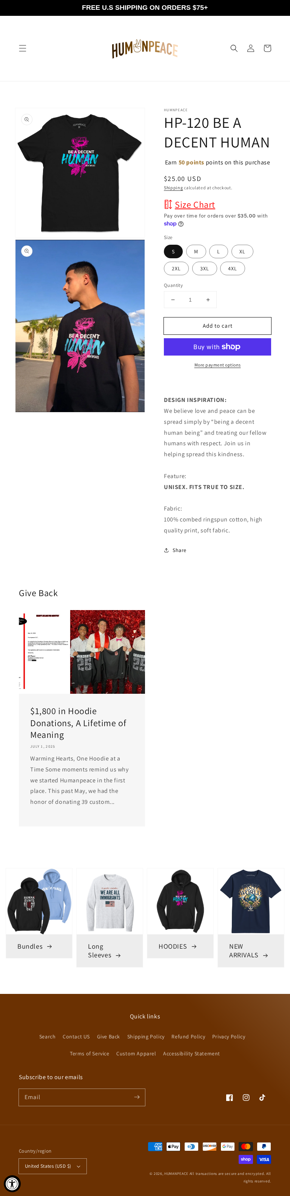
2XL (176, 268)
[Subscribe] (136, 1097)
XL (242, 251)
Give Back (108, 1036)
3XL (204, 268)
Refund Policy (188, 1036)
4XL (232, 268)
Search (47, 1036)
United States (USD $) (48, 1166)
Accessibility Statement (191, 1053)
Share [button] (180, 550)
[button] (22, 48)
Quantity (173, 285)
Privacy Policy (228, 1036)
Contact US (76, 1036)
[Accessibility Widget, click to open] (12, 1183)
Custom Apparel (136, 1053)
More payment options (217, 365)
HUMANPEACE (176, 1173)
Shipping (173, 187)
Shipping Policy (146, 1036)
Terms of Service (90, 1053)
